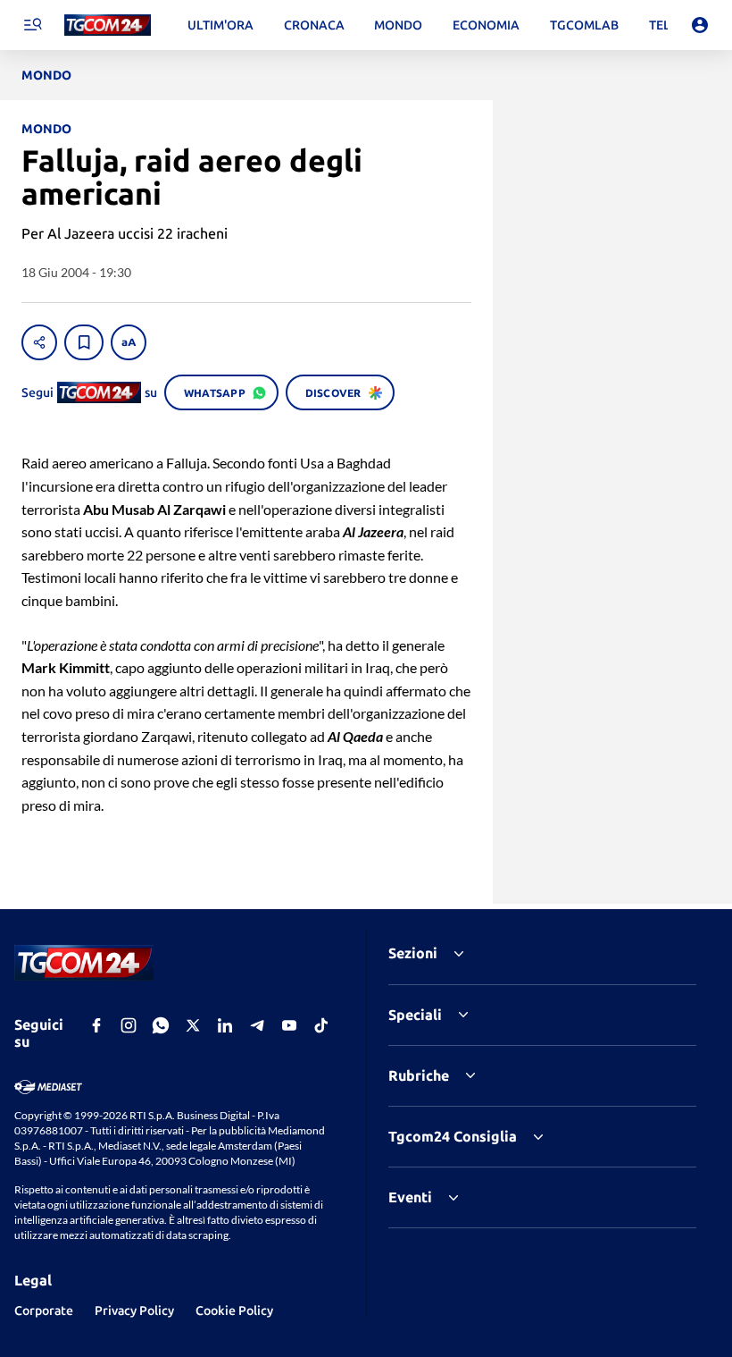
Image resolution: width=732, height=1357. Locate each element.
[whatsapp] (161, 1025)
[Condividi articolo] (39, 342)
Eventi (410, 1197)
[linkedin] (225, 1025)
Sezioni (412, 953)
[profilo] (700, 25)
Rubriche (418, 1075)
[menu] (32, 25)
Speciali (415, 1015)
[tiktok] (321, 1025)
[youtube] (289, 1025)
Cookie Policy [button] (234, 1310)
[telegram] (257, 1025)
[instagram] (128, 1025)
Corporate (43, 1310)
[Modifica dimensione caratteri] (128, 342)
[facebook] (96, 1025)
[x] (193, 1025)
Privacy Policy (134, 1310)
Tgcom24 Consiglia (452, 1136)
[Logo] (107, 25)
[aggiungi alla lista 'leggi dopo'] (84, 342)
